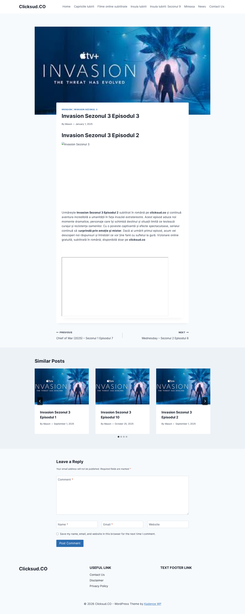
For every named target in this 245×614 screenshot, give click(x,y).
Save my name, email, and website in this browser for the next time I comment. (108, 533)
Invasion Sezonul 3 (86, 109)
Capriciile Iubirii (84, 6)
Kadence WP (152, 604)
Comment (65, 479)
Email (108, 524)
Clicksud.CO (33, 569)
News (202, 6)
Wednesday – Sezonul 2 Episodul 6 (165, 335)
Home (66, 6)
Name (63, 524)
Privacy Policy (99, 586)
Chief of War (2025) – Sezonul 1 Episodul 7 (84, 335)
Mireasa (189, 6)
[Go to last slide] (40, 401)
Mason (68, 124)
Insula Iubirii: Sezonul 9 (165, 6)
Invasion (67, 109)
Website (154, 524)
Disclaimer (97, 580)
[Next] (205, 401)
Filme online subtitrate (112, 6)
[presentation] (62, 386)
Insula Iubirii (138, 6)
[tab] (118, 437)
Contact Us (216, 6)
